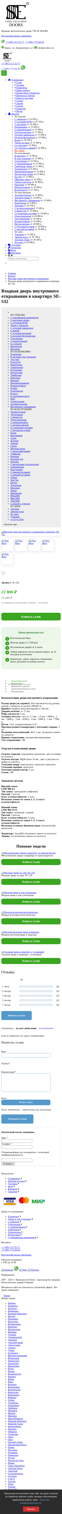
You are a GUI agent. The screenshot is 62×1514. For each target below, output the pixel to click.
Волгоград (13, 1321)
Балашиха (13, 1306)
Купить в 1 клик (31, 616)
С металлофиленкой (20, 451)
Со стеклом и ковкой (25, 148)
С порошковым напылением (24, 317)
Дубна (11, 1350)
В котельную (21, 190)
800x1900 (15, 498)
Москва (11, 1413)
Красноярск (13, 1395)
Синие (13, 446)
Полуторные (16, 469)
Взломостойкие (22, 221)
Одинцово (13, 1434)
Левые (13, 490)
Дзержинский (15, 1337)
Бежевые (14, 456)
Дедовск (12, 1334)
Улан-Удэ (12, 1489)
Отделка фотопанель (25, 137)
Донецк (12, 1348)
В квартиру (20, 156)
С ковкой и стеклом (20, 503)
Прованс (14, 462)
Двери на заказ (22, 143)
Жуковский (13, 1358)
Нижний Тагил (15, 1424)
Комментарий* (8, 1072)
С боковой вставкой (20, 472)
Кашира (12, 1376)
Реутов (11, 1458)
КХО (12, 399)
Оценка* (5, 1063)
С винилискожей (23, 129)
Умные (13, 477)
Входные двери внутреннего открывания (28, 278)
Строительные (17, 401)
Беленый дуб (16, 459)
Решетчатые (20, 203)
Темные (14, 443)
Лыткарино (13, 1405)
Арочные (19, 205)
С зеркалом (20, 119)
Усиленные (15, 485)
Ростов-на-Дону (16, 1460)
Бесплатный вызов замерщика (16, 36)
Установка (15, 247)
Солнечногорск (15, 1473)
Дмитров (12, 1340)
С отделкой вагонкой (20, 333)
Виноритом (16, 346)
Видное (11, 1316)
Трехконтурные (22, 198)
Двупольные (16, 414)
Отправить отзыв (17, 1119)
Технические (21, 169)
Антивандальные (23, 195)
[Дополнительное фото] (7, 545)
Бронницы (13, 1311)
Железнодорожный (17, 1355)
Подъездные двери (24, 174)
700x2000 (15, 501)
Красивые (15, 349)
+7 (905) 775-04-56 (34, 42)
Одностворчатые (23, 216)
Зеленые (14, 441)
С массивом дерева (19, 320)
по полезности (46, 1028)
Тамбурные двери (24, 166)
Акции (19, 103)
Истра (11, 1369)
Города (19, 106)
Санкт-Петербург (16, 1466)
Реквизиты (21, 88)
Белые (18, 140)
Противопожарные (24, 171)
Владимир (13, 1319)
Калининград (14, 1374)
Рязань (11, 1463)
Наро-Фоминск (15, 1418)
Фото (13, 250)
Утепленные (21, 161)
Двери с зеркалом (19, 325)
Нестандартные (22, 224)
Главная (12, 273)
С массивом (20, 124)
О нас (19, 82)
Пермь (11, 1447)
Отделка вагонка (23, 132)
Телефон (7, 1144)
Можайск (12, 1410)
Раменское (13, 1455)
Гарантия (12, 1191)
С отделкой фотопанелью (22, 336)
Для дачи (14, 359)
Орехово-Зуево (15, 1442)
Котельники (14, 1387)
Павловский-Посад (17, 1445)
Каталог (15, 114)
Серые (13, 438)
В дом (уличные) (23, 158)
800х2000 (15, 496)
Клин (10, 1382)
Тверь (11, 1484)
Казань (11, 1371)
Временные (16, 493)
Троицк (11, 1486)
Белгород (12, 1308)
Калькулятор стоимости (28, 93)
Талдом (11, 1481)
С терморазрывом (23, 164)
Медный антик (17, 448)
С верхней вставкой (24, 229)
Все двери (19, 150)
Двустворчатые (22, 219)
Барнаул (12, 1303)
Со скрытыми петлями (26, 213)
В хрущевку (16, 370)
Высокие (14, 380)
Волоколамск (14, 1324)
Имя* (4, 1052)
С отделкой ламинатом (21, 328)
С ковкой (14, 330)
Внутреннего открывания (27, 200)
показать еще (10, 524)
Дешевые (19, 234)
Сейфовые (15, 454)
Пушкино (13, 1452)
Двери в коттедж (23, 182)
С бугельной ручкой (24, 226)
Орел (10, 1439)
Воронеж (12, 1327)
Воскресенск (14, 1329)
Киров (7, 1295)
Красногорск (14, 1390)
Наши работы (23, 90)
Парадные (19, 184)
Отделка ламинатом (24, 135)
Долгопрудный (15, 1342)
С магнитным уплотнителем (24, 464)
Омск (10, 1437)
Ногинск (12, 1429)
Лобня (11, 1400)
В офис (14, 388)
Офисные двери (22, 179)
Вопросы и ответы (25, 95)
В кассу (14, 393)
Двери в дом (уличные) (19, 1219)
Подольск (12, 1450)
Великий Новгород (17, 1313)
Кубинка (12, 1397)
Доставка (16, 245)
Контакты (16, 253)
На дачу (18, 177)
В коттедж (15, 362)
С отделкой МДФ (23, 122)
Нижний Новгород (17, 1421)
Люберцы (12, 1408)
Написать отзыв (16, 1015)
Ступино (12, 1476)
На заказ (19, 242)
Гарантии (21, 108)
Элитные (14, 509)
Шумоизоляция (22, 187)
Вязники (12, 1332)
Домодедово (14, 1345)
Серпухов (12, 1471)
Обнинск (12, 1431)
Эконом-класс (21, 237)
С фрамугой (20, 211)
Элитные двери (22, 240)
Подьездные (14, 1235)
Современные (17, 467)
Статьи (19, 101)
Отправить (8, 1164)
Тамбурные (15, 375)
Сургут (11, 1479)
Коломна (12, 1384)
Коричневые (16, 435)
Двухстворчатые (18, 420)
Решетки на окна (16, 1181)
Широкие (15, 488)
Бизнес (13, 483)
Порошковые (21, 127)
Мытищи (12, 1416)
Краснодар (13, 1392)
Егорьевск (13, 1353)
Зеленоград (13, 1363)
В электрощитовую (19, 396)
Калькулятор (17, 691)
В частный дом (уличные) (23, 357)
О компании (17, 80)
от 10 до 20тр (17, 519)
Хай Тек (14, 480)
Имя (5, 1138)
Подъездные (16, 372)
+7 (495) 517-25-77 (14, 42)
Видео (19, 111)
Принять (31, 1509)
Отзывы (20, 85)
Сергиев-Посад (15, 1468)
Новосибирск (14, 1426)
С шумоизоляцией (24, 208)
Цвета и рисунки (24, 98)
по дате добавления (26, 1028)
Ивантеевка (13, 1366)
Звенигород (14, 1361)
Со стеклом (20, 145)
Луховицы (13, 1403)
